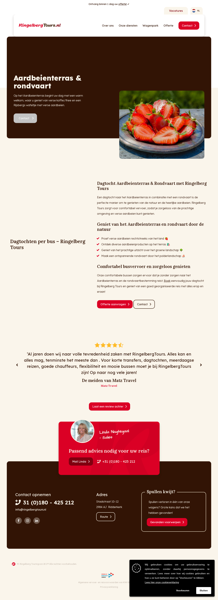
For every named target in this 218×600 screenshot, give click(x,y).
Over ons (108, 25)
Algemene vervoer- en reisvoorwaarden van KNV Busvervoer (109, 582)
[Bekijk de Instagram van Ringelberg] (27, 520)
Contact (187, 25)
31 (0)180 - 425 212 (48, 502)
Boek (167, 280)
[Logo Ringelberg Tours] (40, 26)
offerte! (122, 4)
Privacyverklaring (109, 587)
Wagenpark (150, 25)
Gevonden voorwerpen (165, 522)
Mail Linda (79, 461)
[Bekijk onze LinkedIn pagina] (36, 520)
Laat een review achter (107, 406)
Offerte (168, 25)
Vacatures (176, 11)
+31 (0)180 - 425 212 (118, 461)
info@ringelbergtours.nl (30, 509)
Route (104, 516)
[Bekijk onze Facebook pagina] (18, 520)
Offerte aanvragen (113, 304)
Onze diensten (128, 25)
